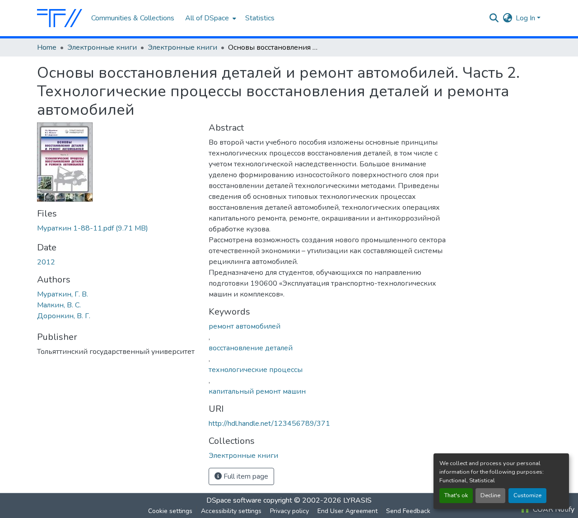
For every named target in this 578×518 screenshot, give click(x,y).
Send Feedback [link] (408, 511)
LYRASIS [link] (357, 500)
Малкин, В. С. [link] (59, 305)
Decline (490, 495)
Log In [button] (526, 18)
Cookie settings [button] (170, 511)
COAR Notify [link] (552, 509)
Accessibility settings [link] (231, 511)
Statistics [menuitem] (260, 18)
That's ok (456, 495)
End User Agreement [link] (347, 511)
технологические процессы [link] (256, 370)
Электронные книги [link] (102, 47)
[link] (117, 228)
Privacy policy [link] (289, 511)
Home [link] (46, 47)
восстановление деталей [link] (251, 348)
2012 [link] (46, 262)
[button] (59, 18)
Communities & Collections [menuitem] (132, 18)
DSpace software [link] (233, 500)
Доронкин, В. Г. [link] (63, 316)
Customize (527, 495)
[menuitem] (209, 18)
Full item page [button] (245, 476)
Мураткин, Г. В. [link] (62, 294)
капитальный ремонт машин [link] (257, 391)
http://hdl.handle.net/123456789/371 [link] (269, 424)
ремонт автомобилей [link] (244, 326)
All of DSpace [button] (207, 18)
